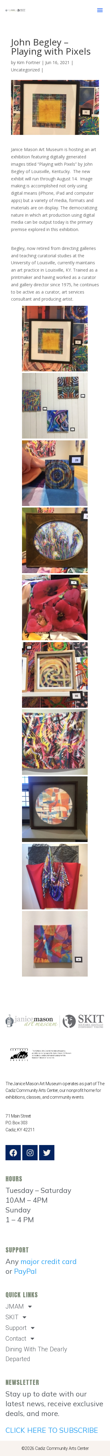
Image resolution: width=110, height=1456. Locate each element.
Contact (16, 1338)
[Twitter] (46, 1152)
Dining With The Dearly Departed (36, 1354)
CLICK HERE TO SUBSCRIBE (52, 1430)
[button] (100, 10)
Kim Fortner (28, 62)
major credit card (48, 1261)
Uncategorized (25, 70)
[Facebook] (13, 1152)
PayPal (25, 1271)
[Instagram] (30, 1152)
